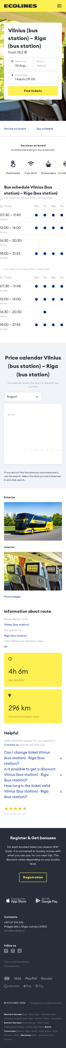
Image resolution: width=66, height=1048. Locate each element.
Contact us (11, 744)
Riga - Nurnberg (42, 1014)
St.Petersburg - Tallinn (32, 1022)
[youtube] (20, 951)
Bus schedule (45, 128)
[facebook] (6, 951)
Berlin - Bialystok (40, 1035)
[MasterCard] (7, 978)
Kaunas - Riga (23, 1031)
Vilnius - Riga (51, 1031)
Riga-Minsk (38, 1027)
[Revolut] (46, 978)
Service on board (15, 128)
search (16, 476)
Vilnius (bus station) (16, 624)
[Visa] (17, 978)
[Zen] (11, 986)
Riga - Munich (35, 1018)
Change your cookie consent (46, 1002)
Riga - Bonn (28, 1014)
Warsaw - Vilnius (24, 1027)
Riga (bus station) (15, 635)
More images (12, 596)
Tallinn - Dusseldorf (52, 1018)
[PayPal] (31, 978)
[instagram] (13, 951)
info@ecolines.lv (14, 930)
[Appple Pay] (27, 986)
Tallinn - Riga (37, 1031)
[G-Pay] (39, 986)
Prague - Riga (20, 1018)
